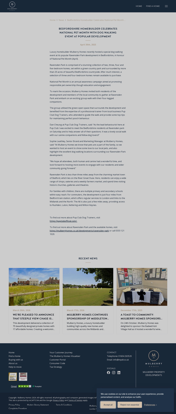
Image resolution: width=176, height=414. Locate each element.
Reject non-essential (129, 404)
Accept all (108, 404)
